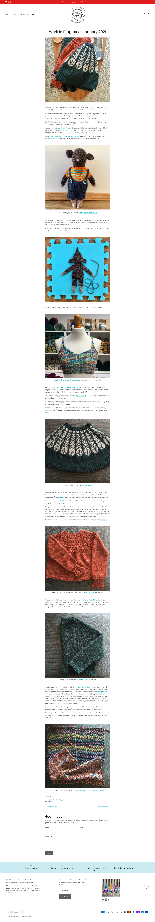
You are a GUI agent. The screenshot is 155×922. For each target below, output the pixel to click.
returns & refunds (141, 889)
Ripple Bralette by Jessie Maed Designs (68, 380)
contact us (139, 880)
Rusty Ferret (81, 396)
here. (47, 412)
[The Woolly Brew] (77, 14)
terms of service (141, 892)
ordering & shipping (142, 886)
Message (48, 837)
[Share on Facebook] (52, 796)
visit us (137, 883)
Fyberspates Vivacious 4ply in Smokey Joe (64, 136)
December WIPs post (63, 128)
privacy (137, 895)
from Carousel (86, 485)
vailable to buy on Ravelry (88, 213)
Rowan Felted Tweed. (91, 600)
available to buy (89, 593)
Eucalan (61, 497)
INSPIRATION (24, 14)
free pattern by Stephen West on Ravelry (91, 790)
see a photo (101, 692)
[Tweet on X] (50, 796)
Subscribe (65, 896)
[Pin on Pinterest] (54, 796)
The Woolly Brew (15, 916)
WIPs (51, 802)
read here (103, 520)
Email (81, 828)
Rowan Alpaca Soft (56, 501)
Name (47, 828)
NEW (7, 14)
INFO (33, 14)
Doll (58, 396)
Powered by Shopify (26, 916)
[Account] (140, 14)
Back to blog (77, 806)
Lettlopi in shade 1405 (85, 687)
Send (49, 853)
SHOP (14, 14)
